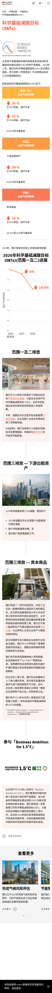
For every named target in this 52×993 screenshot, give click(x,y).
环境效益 (13, 11)
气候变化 (24, 11)
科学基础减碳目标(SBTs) (13, 15)
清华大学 (38, 432)
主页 (4, 11)
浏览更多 (16, 988)
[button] (42, 597)
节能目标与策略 (16, 398)
